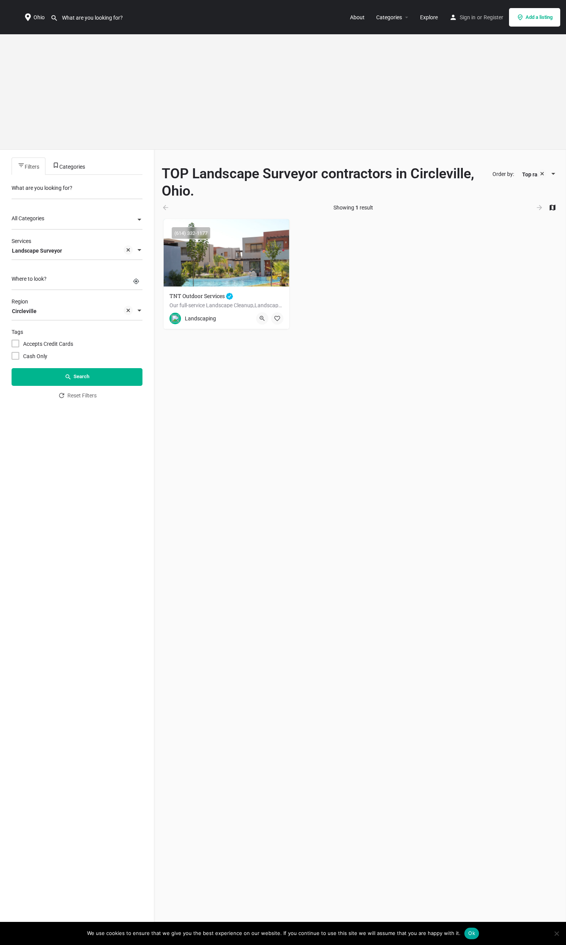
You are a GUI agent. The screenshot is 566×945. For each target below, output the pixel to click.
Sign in (468, 17)
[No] (556, 933)
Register (493, 17)
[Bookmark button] (277, 318)
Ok (471, 933)
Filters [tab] (32, 167)
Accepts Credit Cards (48, 344)
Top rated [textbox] (534, 174)
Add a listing (539, 17)
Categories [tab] (72, 167)
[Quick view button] (262, 318)
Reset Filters (82, 395)
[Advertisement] (283, 92)
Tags (17, 332)
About (357, 17)
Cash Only (35, 356)
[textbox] (77, 220)
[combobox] (77, 220)
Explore (429, 17)
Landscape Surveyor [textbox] (37, 251)
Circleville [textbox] (24, 311)
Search (81, 376)
